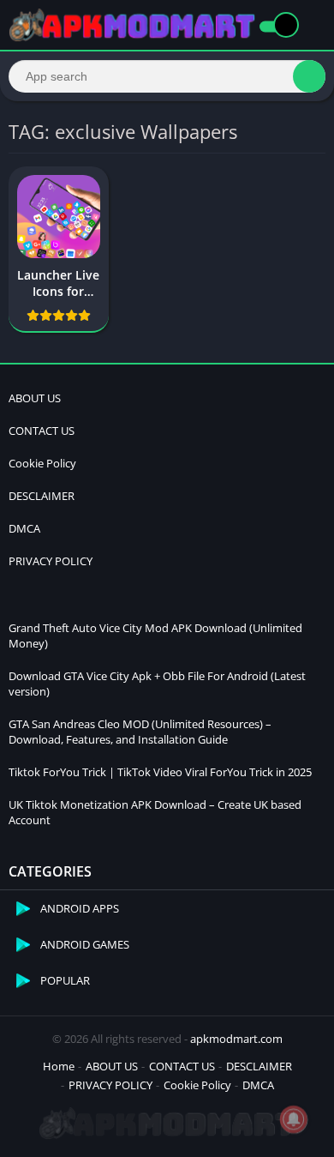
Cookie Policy (42, 463)
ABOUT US (35, 398)
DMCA (24, 528)
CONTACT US (42, 430)
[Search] (309, 76)
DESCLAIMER (42, 495)
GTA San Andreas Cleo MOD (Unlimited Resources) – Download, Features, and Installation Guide (140, 731)
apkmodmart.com (236, 1038)
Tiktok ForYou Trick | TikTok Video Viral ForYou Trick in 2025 (160, 772)
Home (59, 1066)
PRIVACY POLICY (50, 561)
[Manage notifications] (293, 1119)
